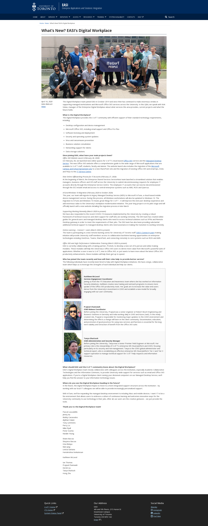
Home (35, 17)
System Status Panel (52, 513)
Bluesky (154, 507)
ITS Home (48, 510)
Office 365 (128, 161)
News (47, 23)
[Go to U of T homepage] (44, 6)
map (96, 519)
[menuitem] (35, 17)
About (42, 17)
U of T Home (49, 507)
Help (139, 17)
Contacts (131, 17)
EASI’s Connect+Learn (145, 232)
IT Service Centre (84, 171)
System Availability (116, 17)
